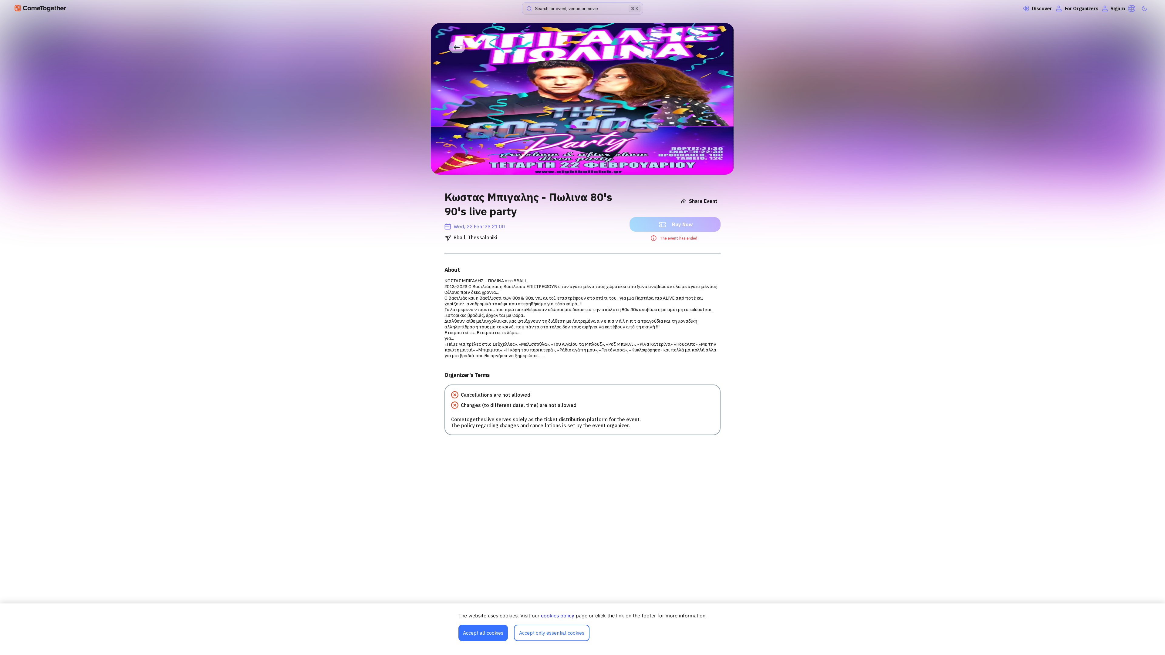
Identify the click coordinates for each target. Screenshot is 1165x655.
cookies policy (557, 616)
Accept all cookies (483, 633)
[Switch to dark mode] (1144, 8)
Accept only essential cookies (551, 633)
